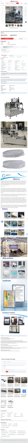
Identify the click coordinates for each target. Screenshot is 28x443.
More (1, 417)
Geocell (21, 413)
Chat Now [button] (21, 38)
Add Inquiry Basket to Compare (14, 27)
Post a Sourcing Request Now (22, 371)
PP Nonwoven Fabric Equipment (5, 427)
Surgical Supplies (3, 416)
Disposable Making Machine (13, 432)
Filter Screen (15, 413)
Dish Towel (22, 416)
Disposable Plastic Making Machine (22, 432)
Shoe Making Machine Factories (4, 432)
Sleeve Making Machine (4, 434)
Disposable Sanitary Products (17, 416)
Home (1, 5)
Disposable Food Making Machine (21, 434)
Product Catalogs (11, 412)
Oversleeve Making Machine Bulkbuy (5, 436)
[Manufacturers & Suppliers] (14, 1)
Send (7, 371)
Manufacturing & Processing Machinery (6, 5)
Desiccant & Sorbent (3, 413)
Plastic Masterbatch (9, 413)
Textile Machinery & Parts (13, 5)
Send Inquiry (7, 38)
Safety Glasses (9, 416)
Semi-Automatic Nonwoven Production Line (6, 425)
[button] (24, 57)
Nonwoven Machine (19, 5)
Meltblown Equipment (15, 425)
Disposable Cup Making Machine (11, 434)
